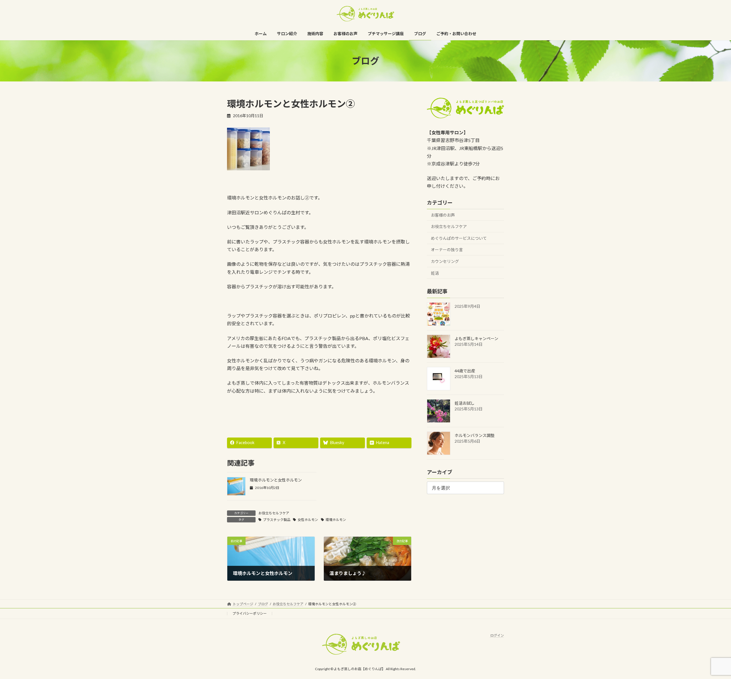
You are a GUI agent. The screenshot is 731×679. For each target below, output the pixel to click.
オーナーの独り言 (447, 249)
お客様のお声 (443, 215)
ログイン (497, 635)
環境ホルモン (336, 520)
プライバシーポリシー (249, 613)
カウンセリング (445, 261)
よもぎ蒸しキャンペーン (476, 338)
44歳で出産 (465, 370)
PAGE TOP (709, 653)
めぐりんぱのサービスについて (459, 238)
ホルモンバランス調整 (475, 435)
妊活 (435, 273)
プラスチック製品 (276, 520)
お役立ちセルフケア (273, 513)
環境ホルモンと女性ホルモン (276, 480)
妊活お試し (465, 403)
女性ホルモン (308, 520)
